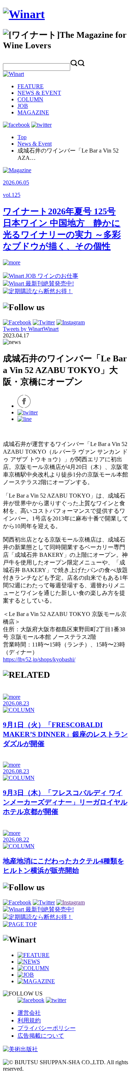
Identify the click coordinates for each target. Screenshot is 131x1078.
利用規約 (29, 1020)
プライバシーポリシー (46, 1028)
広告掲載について (40, 1036)
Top (22, 137)
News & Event (34, 144)
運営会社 (29, 1013)
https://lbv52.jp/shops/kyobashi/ (39, 659)
